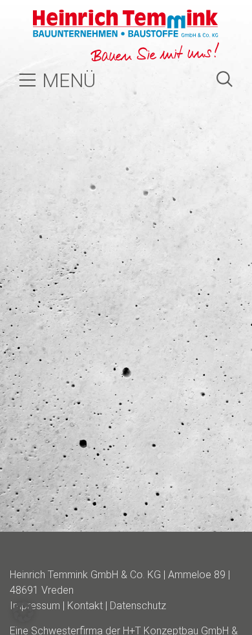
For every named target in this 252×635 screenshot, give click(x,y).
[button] (23, 612)
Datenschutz (138, 606)
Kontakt (85, 606)
